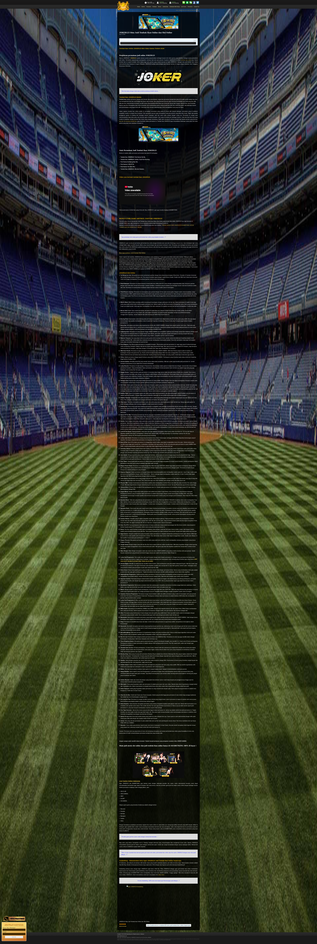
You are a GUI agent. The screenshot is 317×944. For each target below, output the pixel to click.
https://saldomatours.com (122, 935)
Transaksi (148, 6)
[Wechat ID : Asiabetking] (190, 2)
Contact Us (196, 6)
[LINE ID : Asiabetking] (183, 2)
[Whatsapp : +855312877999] (187, 2)
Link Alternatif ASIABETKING (164, 939)
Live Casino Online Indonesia (129, 781)
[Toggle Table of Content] (194, 40)
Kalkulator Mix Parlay (175, 6)
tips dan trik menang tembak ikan (128, 121)
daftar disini (161, 874)
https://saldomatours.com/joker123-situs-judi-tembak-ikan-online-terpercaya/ (168, 925)
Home (138, 6)
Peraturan (190, 6)
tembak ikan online (186, 60)
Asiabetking (119, 938)
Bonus (159, 6)
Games (143, 6)
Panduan (154, 6)
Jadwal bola (165, 6)
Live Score (183, 6)
